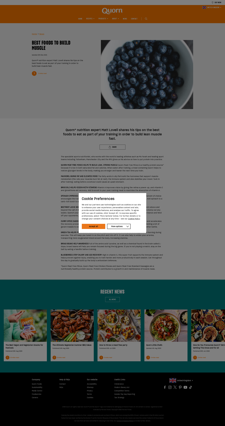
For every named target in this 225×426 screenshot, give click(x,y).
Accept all (93, 226)
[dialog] (112, 213)
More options (117, 226)
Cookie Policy (134, 219)
